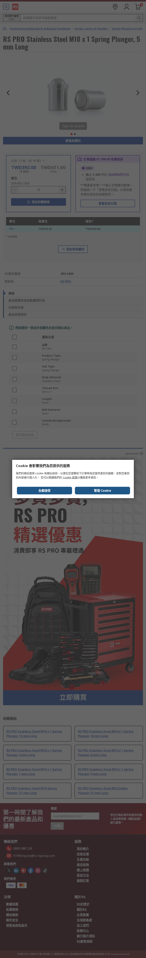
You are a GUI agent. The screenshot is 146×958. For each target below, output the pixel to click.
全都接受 (44, 490)
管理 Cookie (102, 490)
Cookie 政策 (70, 477)
